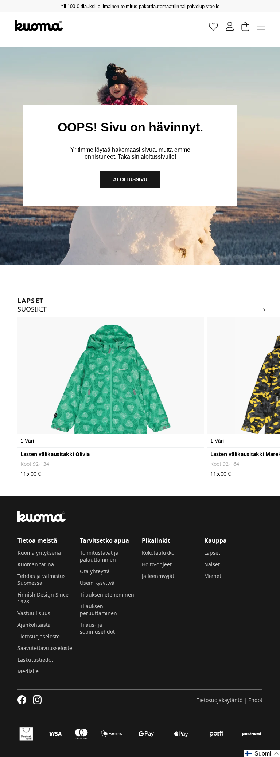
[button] (262, 753)
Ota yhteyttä (95, 571)
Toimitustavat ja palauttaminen (99, 556)
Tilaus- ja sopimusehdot (97, 628)
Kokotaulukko (158, 552)
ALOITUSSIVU (130, 179)
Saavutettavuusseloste (45, 648)
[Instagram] (37, 699)
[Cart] (245, 26)
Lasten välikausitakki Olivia (55, 454)
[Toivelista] (213, 26)
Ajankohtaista (34, 624)
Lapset (212, 552)
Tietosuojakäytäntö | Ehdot (229, 700)
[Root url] (39, 25)
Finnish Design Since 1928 (43, 598)
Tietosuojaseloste (39, 636)
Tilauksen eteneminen (107, 594)
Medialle (28, 671)
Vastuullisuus (34, 613)
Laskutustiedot (35, 659)
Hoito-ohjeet (157, 564)
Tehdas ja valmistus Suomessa (42, 579)
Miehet (212, 575)
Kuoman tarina (36, 564)
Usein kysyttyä (97, 582)
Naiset (212, 564)
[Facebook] (22, 699)
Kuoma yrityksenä (39, 552)
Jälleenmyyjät (158, 575)
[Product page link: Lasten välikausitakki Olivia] (111, 382)
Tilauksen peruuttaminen (98, 610)
